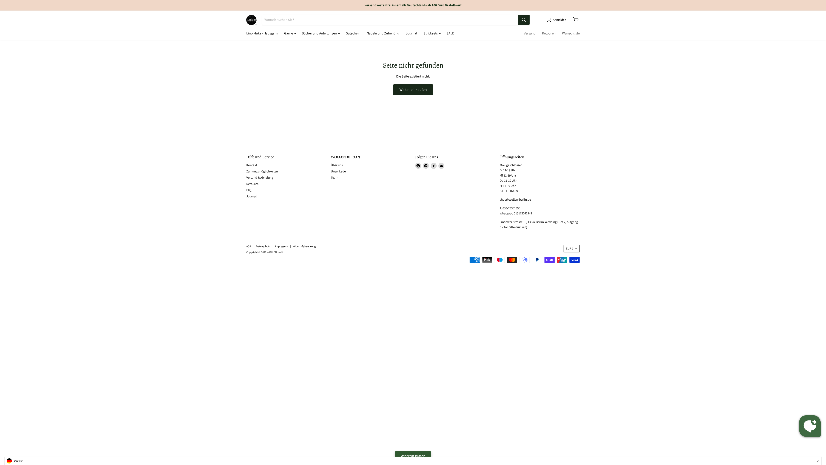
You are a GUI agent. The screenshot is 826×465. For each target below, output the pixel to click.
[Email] (441, 166)
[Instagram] (426, 166)
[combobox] (413, 461)
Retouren (549, 33)
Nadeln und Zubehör (382, 33)
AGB (248, 246)
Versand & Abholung (259, 177)
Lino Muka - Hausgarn (262, 33)
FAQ (248, 190)
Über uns (337, 165)
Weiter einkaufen (413, 89)
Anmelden (559, 20)
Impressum (281, 246)
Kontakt (251, 165)
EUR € (569, 248)
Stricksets (431, 33)
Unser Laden (339, 171)
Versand (530, 33)
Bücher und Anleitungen (319, 33)
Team (334, 177)
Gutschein (353, 33)
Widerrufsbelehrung (304, 246)
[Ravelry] (434, 166)
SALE (450, 33)
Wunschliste (571, 33)
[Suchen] (524, 20)
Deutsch (18, 461)
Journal (411, 33)
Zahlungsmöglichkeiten (262, 171)
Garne (289, 33)
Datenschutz (263, 246)
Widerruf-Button (413, 456)
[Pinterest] (418, 166)
